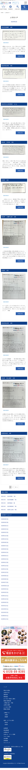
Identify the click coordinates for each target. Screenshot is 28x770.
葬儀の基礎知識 (7, 700)
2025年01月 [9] (4, 562)
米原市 (6, 724)
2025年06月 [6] (4, 549)
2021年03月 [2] (4, 612)
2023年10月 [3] (4, 599)
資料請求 (6, 694)
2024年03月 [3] (4, 592)
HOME (2, 12)
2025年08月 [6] (4, 542)
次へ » (16, 487)
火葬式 (6, 714)
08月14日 (3, 496)
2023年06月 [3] (4, 602)
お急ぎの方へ (7, 692)
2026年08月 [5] (4, 519)
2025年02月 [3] (4, 559)
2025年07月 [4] (4, 545)
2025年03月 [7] (4, 555)
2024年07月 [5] (4, 582)
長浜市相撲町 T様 (11, 499)
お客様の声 (7, 12)
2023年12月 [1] (4, 595)
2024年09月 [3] (4, 575)
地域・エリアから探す (9, 720)
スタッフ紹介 (7, 736)
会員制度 (6, 728)
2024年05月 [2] (4, 589)
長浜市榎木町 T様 (11, 506)
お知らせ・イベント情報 (9, 734)
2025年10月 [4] (4, 539)
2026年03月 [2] (4, 529)
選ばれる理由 (7, 690)
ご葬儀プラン (7, 712)
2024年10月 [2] (4, 572)
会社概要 (6, 738)
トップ (5, 686)
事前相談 (6, 696)
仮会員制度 (6, 730)
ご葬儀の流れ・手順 (8, 702)
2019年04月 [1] (4, 615)
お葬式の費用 (7, 704)
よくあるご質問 (7, 707)
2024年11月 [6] (4, 569)
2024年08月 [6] (4, 579)
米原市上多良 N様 (11, 509)
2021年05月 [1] (4, 609)
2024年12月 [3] (4, 565)
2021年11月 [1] (4, 605)
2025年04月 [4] (4, 552)
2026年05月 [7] (4, 525)
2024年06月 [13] (5, 585)
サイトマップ (7, 742)
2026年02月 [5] (4, 532)
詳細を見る (20, 56)
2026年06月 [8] (4, 522)
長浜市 (6, 722)
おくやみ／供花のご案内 (9, 698)
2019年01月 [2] (4, 619)
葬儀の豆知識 (7, 709)
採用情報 (6, 740)
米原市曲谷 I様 (11, 503)
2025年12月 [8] (4, 535)
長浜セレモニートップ (15, 3)
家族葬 (6, 716)
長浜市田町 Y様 (11, 496)
